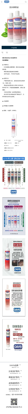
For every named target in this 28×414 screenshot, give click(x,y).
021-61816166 (17, 394)
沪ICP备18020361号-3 (14, 407)
